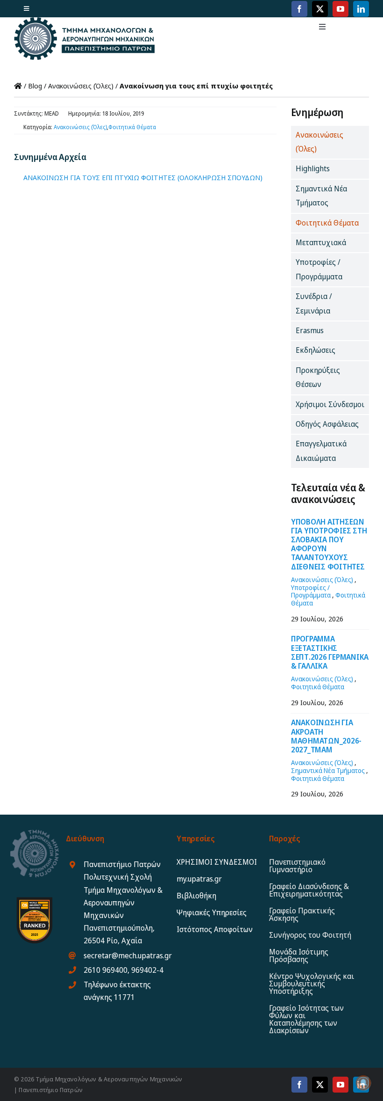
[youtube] (340, 9)
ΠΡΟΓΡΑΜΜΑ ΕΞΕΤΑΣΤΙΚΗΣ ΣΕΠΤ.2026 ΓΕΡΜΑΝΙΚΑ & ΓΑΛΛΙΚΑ (330, 652)
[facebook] (299, 9)
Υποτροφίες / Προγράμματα (311, 591)
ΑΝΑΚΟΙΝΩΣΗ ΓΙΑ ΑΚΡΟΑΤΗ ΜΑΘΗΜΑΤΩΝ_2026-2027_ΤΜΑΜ (326, 736)
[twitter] (320, 9)
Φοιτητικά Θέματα (132, 127)
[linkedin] (361, 9)
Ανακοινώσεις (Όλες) (80, 85)
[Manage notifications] (363, 1082)
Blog (35, 85)
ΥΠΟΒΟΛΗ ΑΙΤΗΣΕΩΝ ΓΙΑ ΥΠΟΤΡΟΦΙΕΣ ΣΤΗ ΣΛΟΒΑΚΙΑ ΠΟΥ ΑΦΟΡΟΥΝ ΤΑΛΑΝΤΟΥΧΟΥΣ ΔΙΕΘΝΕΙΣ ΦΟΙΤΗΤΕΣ (329, 544)
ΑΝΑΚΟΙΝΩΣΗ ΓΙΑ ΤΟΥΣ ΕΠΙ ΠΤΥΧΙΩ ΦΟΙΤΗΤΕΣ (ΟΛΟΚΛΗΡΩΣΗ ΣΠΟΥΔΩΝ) (142, 177)
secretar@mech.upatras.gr (128, 955)
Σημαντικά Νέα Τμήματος (328, 770)
